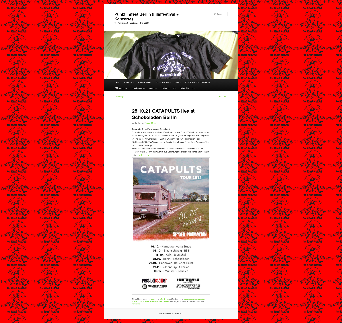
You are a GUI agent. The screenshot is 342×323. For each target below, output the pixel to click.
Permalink (136, 304)
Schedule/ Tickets (145, 82)
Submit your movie (163, 82)
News (117, 82)
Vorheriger (119, 97)
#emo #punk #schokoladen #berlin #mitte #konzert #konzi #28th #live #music (168, 300)
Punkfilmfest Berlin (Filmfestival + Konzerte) (146, 16)
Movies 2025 (128, 82)
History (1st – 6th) (169, 88)
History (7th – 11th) (187, 88)
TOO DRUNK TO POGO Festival (197, 82)
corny (153, 299)
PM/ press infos (121, 88)
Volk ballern (144, 155)
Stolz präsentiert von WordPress (171, 313)
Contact (178, 82)
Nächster (223, 97)
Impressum (153, 88)
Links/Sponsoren (138, 88)
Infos (162, 299)
